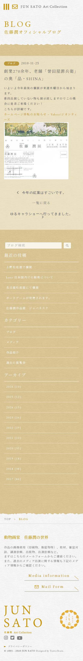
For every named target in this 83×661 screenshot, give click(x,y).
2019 (10, 458)
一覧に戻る (41, 203)
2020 (10, 448)
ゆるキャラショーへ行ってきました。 (41, 213)
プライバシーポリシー (20, 646)
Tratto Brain (56, 650)
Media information (49, 575)
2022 (10, 427)
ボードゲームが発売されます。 (29, 298)
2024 (10, 407)
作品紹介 (12, 352)
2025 (10, 397)
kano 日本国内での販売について (30, 277)
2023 (10, 417)
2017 (10, 479)
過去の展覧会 (16, 363)
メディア (12, 342)
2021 (10, 438)
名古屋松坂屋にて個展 (22, 287)
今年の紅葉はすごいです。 (44, 192)
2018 (10, 469)
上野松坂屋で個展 (19, 267)
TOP (7, 519)
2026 (10, 386)
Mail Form (53, 586)
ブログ (11, 63)
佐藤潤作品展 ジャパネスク (27, 308)
